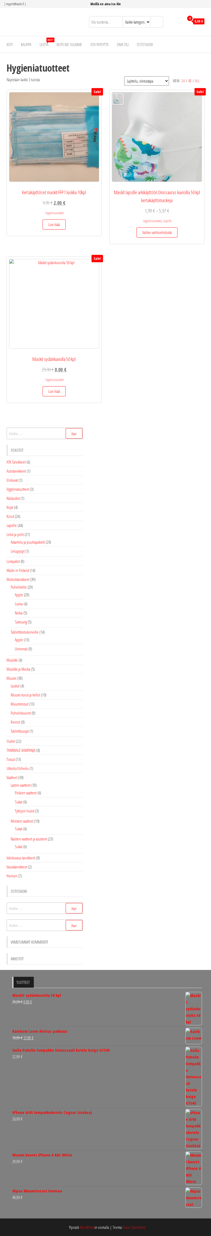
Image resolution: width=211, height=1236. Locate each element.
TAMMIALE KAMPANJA (21, 750)
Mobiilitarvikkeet (18, 579)
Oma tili (123, 44)
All (197, 80)
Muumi (11, 678)
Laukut (15, 685)
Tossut (11, 759)
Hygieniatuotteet (54, 213)
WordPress (87, 1227)
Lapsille (167, 221)
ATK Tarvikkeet (16, 462)
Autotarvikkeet (16, 471)
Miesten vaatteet (22, 821)
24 (183, 80)
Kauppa (26, 44)
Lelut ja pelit (15, 534)
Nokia (19, 613)
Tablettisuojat (20, 731)
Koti (10, 44)
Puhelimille (19, 587)
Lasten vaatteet (20, 785)
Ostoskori (145, 44)
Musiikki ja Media (18, 669)
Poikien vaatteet (26, 792)
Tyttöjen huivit (24, 811)
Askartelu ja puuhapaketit (28, 542)
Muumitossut (19, 704)
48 (189, 80)
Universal (21, 648)
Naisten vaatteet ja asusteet (29, 839)
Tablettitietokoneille (24, 632)
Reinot (15, 722)
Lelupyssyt (17, 551)
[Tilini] (178, 21)
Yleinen (12, 876)
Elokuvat (12, 480)
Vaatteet (12, 777)
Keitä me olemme (69, 44)
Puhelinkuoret (21, 713)
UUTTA (46, 42)
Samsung (21, 622)
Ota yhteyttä (99, 44)
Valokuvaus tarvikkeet (21, 857)
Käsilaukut (13, 498)
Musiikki (12, 660)
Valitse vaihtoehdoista (157, 232)
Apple (19, 594)
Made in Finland (18, 570)
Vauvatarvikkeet (17, 867)
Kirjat (10, 507)
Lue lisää (54, 224)
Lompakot (13, 561)
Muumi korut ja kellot (25, 695)
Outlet (11, 741)
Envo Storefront (134, 1227)
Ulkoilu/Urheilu (18, 768)
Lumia (19, 603)
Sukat (18, 802)
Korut (10, 516)
